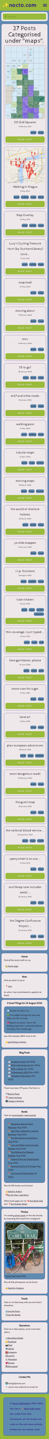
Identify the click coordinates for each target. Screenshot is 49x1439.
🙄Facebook (10, 1342)
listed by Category (16, 1288)
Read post (25, 139)
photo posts (20, 1215)
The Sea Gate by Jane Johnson (24, 1138)
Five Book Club (36, 1201)
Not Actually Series (19, 1204)
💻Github (9, 1349)
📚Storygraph (11, 1366)
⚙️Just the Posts (12, 1311)
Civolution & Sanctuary (21, 1076)
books (33, 525)
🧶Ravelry (10, 1363)
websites (39, 755)
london (40, 463)
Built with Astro (32, 1408)
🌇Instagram (11, 1352)
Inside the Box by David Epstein (25, 1159)
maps (40, 132)
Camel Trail (10, 1276)
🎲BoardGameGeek (14, 1338)
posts (33, 132)
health (40, 841)
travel (40, 197)
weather (32, 581)
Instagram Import (18, 1062)
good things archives (17, 1042)
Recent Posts (13, 1094)
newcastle (38, 614)
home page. (13, 966)
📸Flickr (8, 1345)
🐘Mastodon (11, 1359)
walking (25, 197)
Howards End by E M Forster (23, 1166)
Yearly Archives (15, 1097)
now (10, 986)
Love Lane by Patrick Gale (22, 1173)
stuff (41, 642)
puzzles (40, 491)
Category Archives (16, 1101)
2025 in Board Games (20, 1065)
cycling (33, 225)
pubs (41, 670)
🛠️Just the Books (13, 1315)
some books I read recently (24, 1115)
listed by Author (15, 1191)
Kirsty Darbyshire (21, 1403)
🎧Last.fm (10, 1356)
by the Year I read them (18, 1195)
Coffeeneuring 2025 (19, 1072)
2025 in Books (17, 1069)
